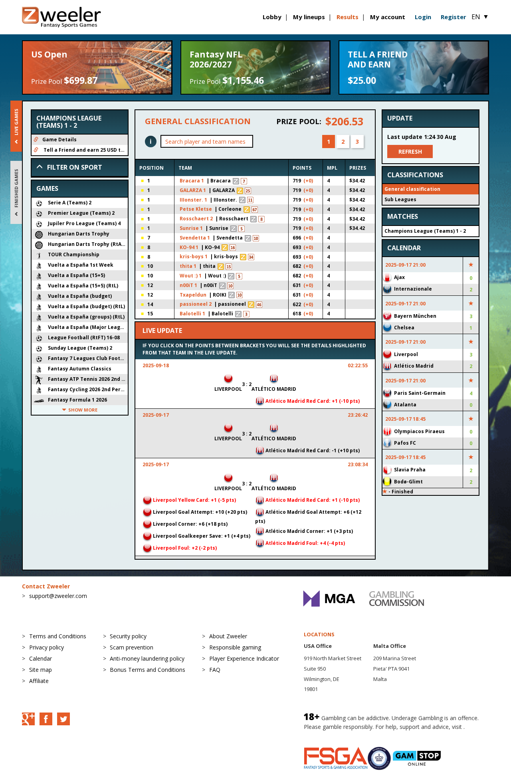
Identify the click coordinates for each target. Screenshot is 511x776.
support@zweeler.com (58, 596)
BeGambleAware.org (330, 734)
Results (347, 17)
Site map (40, 669)
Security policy (128, 636)
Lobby (272, 17)
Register (453, 17)
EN (480, 16)
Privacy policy (46, 647)
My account (387, 17)
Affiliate (39, 681)
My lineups (309, 17)
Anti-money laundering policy (147, 658)
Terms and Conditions (57, 636)
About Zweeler (228, 636)
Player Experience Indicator (244, 658)
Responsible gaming (235, 647)
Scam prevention (131, 647)
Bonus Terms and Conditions (147, 669)
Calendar (40, 658)
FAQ (214, 669)
